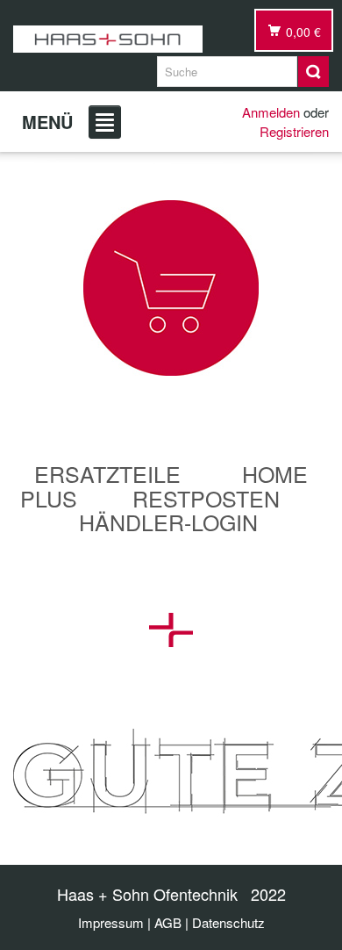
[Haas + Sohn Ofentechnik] (108, 39)
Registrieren (294, 131)
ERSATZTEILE (107, 473)
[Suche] (313, 71)
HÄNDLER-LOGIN (168, 521)
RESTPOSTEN (206, 498)
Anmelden (271, 112)
